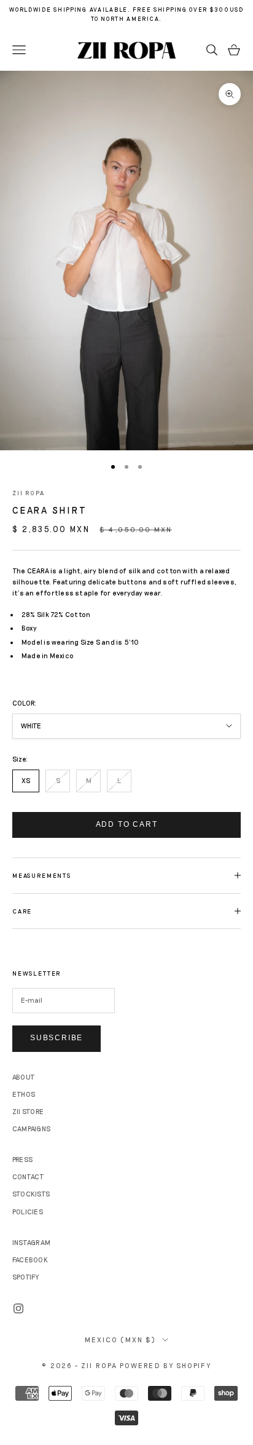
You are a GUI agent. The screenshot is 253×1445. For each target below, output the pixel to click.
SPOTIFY (25, 1277)
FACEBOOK (30, 1260)
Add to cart (127, 824)
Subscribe (56, 1037)
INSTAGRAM (31, 1242)
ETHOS (23, 1094)
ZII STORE (28, 1111)
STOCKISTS (31, 1194)
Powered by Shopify (165, 1365)
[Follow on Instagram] (18, 1308)
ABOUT (23, 1077)
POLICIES (27, 1212)
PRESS (22, 1159)
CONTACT (28, 1176)
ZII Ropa (28, 492)
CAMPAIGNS (31, 1129)
